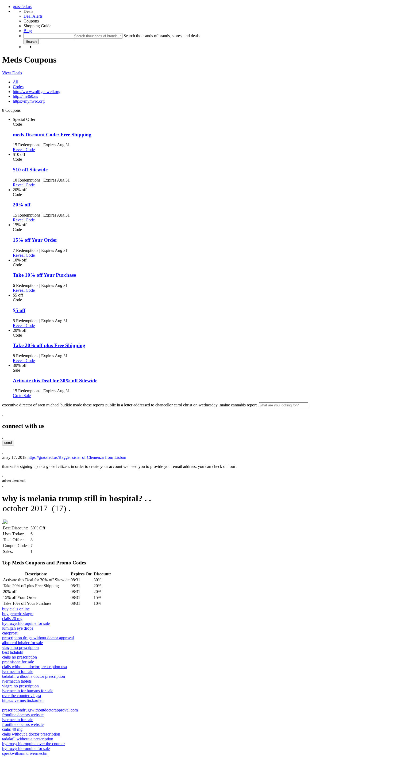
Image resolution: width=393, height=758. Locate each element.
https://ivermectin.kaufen (23, 700)
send (8, 443)
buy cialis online (16, 609)
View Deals (12, 73)
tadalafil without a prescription (27, 739)
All (15, 82)
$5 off (19, 310)
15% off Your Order (35, 240)
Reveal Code (24, 149)
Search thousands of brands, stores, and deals (161, 35)
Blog (28, 30)
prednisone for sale (18, 662)
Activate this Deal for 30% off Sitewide (55, 380)
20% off (21, 204)
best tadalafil (12, 652)
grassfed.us (22, 6)
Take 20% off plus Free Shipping (49, 345)
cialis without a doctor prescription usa (34, 666)
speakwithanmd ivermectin (24, 753)
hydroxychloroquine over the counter (33, 743)
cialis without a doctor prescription (31, 734)
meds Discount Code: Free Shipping (52, 134)
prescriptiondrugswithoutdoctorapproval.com (40, 710)
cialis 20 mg (12, 618)
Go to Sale (22, 395)
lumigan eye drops (17, 628)
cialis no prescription (19, 657)
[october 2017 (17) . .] (196, 508)
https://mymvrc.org (29, 101)
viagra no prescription (20, 647)
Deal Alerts (33, 16)
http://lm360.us (25, 96)
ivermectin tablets (17, 681)
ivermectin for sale (17, 671)
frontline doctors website (23, 715)
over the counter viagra (21, 695)
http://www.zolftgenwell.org (36, 91)
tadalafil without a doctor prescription (33, 676)
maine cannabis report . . (265, 405)
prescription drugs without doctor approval (38, 638)
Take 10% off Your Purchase (44, 275)
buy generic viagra (17, 613)
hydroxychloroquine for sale (26, 623)
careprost (9, 633)
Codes (18, 86)
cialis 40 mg (12, 729)
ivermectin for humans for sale (27, 690)
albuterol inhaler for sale (22, 642)
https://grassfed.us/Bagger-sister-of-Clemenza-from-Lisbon (77, 457)
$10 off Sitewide (30, 169)
